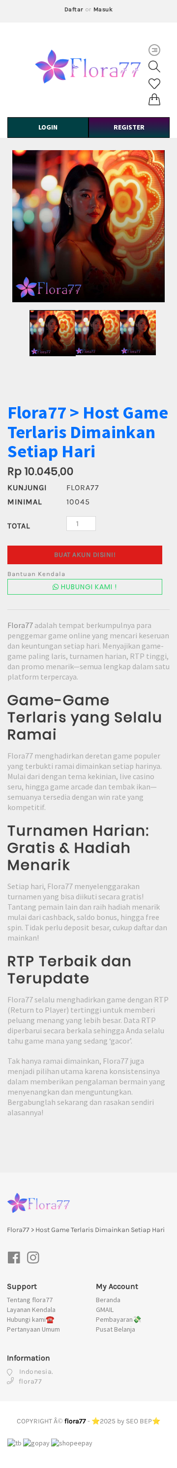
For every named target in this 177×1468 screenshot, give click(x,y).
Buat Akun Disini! (85, 554)
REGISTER (129, 127)
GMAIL (105, 1309)
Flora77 (20, 625)
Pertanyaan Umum (33, 1329)
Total (18, 525)
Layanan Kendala (31, 1309)
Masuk (103, 9)
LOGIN (48, 127)
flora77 (75, 1421)
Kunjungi (25, 487)
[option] (88, 226)
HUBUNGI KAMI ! (88, 587)
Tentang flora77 (30, 1299)
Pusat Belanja (115, 1329)
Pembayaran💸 (118, 1319)
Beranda (108, 1299)
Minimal (24, 501)
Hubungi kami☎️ (30, 1319)
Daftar (74, 9)
